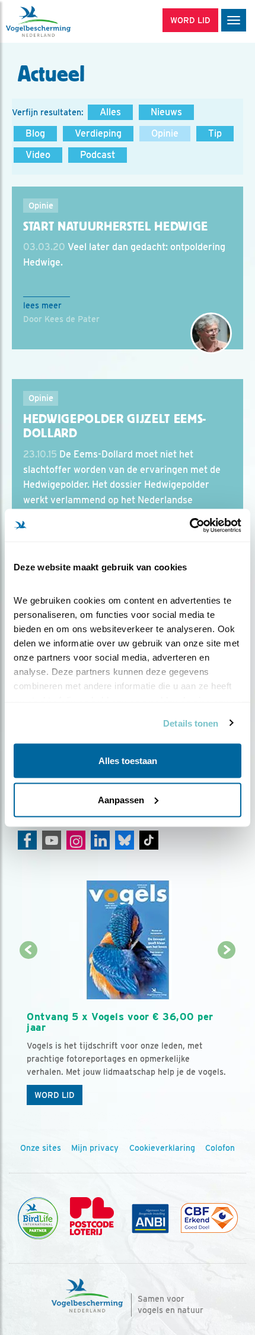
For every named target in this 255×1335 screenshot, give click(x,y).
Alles (110, 112)
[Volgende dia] (227, 1031)
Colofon (220, 1148)
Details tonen (190, 723)
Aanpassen (121, 799)
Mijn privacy (95, 1148)
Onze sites (40, 1148)
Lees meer (42, 305)
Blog (35, 133)
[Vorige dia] (28, 1031)
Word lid (54, 1095)
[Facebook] (27, 840)
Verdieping (98, 133)
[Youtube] (51, 840)
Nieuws (166, 112)
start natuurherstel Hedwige (115, 226)
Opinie (165, 133)
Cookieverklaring (162, 1148)
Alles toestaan (127, 761)
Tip (215, 133)
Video (38, 154)
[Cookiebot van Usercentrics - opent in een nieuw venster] (189, 525)
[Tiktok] (148, 840)
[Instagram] (75, 840)
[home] (59, 21)
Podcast (97, 154)
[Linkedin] (100, 840)
